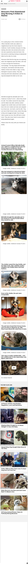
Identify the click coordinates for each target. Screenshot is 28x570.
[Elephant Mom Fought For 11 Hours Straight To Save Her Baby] (14, 416)
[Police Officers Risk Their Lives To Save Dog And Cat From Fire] (14, 459)
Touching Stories (10, 423)
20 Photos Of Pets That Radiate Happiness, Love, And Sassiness (11, 404)
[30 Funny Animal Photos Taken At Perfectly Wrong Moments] (14, 503)
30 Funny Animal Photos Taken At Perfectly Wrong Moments (11, 512)
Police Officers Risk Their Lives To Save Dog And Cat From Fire (13, 469)
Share (3, 153)
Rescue (10, 466)
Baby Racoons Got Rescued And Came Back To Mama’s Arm (13, 491)
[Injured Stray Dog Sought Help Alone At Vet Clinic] (14, 438)
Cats (2, 466)
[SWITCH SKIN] (26, 1)
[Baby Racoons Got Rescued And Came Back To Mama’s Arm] (14, 481)
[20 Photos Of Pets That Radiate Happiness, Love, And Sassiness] (14, 394)
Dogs (2, 444)
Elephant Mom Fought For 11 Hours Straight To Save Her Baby (12, 426)
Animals (3, 401)
